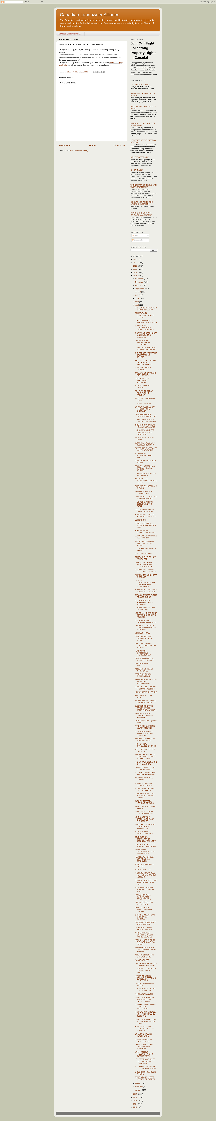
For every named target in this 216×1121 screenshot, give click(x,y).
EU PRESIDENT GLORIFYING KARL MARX (143, 455)
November (139, 282)
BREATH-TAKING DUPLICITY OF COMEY (145, 532)
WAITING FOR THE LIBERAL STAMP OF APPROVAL (144, 715)
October (138, 285)
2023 (135, 259)
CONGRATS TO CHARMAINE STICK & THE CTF (144, 315)
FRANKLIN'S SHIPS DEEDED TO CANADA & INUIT (145, 525)
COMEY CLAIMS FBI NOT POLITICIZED (145, 558)
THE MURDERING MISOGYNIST (142, 665)
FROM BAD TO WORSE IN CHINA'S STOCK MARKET (145, 971)
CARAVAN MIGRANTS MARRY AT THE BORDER (146, 321)
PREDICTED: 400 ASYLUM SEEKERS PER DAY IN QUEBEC (145, 1021)
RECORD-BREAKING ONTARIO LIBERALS (144, 784)
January (138, 1090)
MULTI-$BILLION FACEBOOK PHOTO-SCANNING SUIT (144, 1054)
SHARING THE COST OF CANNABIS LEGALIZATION (141, 214)
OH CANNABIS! (136, 170)
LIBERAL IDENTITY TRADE (146, 692)
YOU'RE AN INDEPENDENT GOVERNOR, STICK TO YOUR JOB (146, 615)
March (138, 1083)
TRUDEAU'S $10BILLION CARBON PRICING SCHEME (145, 468)
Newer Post (65, 145)
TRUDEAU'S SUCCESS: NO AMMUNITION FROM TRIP (146, 882)
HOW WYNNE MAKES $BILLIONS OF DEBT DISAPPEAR (144, 733)
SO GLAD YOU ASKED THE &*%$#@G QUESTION (141, 203)
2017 (135, 1094)
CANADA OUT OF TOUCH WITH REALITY (145, 374)
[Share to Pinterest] (104, 72)
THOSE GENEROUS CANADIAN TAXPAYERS (145, 621)
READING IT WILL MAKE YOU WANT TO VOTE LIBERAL (145, 796)
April (137, 305)
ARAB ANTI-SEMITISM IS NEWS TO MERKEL (145, 727)
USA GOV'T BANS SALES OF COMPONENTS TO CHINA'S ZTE (145, 1061)
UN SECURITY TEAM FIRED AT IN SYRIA (143, 928)
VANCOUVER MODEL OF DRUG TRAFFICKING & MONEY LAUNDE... (145, 757)
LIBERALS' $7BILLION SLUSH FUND (144, 903)
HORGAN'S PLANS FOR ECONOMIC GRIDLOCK (145, 516)
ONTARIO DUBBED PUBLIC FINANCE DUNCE (146, 596)
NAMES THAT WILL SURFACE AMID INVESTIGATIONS (143, 897)
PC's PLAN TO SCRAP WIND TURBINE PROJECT (144, 393)
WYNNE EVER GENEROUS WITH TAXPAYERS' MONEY (143, 186)
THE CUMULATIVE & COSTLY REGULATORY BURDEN (145, 646)
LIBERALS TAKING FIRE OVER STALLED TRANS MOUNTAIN (145, 628)
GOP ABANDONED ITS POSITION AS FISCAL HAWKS (144, 890)
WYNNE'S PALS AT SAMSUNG (142, 387)
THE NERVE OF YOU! (143, 554)
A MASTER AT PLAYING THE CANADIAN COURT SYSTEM (145, 949)
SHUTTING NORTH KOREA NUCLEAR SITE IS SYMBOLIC (146, 335)
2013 (135, 1107)
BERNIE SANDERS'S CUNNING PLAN (143, 675)
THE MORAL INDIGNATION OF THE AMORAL (146, 763)
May (137, 302)
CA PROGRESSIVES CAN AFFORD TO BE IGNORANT (145, 409)
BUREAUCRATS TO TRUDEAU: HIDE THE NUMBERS (144, 1029)
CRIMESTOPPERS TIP (139, 157)
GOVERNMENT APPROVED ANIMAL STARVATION (146, 449)
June (137, 298)
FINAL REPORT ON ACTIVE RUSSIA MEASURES (146, 498)
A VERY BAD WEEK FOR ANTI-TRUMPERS (145, 740)
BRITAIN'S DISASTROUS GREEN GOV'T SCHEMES (145, 917)
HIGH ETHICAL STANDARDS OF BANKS (145, 745)
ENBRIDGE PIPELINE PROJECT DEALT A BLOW (143, 638)
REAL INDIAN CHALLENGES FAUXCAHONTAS (143, 653)
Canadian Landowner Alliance (89, 14)
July (137, 295)
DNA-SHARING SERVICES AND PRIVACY (145, 474)
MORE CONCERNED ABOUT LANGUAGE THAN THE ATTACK (144, 564)
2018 (135, 276)
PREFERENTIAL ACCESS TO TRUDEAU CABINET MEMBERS (145, 875)
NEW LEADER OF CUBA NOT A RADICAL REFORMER (144, 859)
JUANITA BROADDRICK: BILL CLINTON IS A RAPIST (144, 543)
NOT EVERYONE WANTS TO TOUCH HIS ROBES (145, 1068)
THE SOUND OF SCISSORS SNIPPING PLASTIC (146, 309)
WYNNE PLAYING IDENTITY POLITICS (144, 833)
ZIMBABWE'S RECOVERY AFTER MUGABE (145, 923)
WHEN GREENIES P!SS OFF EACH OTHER (144, 956)
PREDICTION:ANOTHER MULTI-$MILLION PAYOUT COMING (144, 999)
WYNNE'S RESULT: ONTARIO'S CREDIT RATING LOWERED (144, 935)
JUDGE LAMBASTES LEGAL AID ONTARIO (144, 802)
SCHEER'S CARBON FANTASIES (143, 369)
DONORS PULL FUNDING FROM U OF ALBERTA (145, 688)
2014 (135, 1104)
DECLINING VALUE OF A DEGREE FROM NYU (145, 444)
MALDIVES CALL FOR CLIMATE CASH (143, 492)
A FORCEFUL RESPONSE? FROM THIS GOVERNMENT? (146, 681)
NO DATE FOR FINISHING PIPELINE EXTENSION (145, 774)
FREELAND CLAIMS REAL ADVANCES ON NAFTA (145, 349)
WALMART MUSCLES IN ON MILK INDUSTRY (144, 768)
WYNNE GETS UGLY (143, 870)
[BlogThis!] (97, 72)
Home (92, 145)
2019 (135, 272)
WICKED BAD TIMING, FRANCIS (144, 779)
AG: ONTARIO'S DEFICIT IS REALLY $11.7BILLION (146, 591)
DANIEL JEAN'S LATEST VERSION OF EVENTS (145, 1078)
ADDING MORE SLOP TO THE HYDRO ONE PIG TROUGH (145, 942)
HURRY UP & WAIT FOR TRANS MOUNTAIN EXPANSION (144, 432)
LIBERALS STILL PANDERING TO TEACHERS (142, 342)
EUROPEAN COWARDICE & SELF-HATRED (146, 537)
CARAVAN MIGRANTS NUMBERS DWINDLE (144, 659)
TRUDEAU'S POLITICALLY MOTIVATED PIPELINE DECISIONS (145, 1014)
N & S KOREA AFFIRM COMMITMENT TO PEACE (144, 504)
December (139, 279)
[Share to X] (99, 72)
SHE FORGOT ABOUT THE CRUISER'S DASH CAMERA (146, 355)
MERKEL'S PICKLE (142, 633)
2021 (135, 266)
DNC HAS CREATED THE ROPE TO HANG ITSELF (145, 845)
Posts (136, 236)
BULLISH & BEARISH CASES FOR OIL (143, 1040)
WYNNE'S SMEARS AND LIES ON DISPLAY (144, 789)
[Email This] (94, 72)
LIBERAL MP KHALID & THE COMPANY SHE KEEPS (146, 964)
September (139, 288)
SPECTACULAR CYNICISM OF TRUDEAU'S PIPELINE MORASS (145, 362)
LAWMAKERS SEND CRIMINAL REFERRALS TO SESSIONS (145, 978)
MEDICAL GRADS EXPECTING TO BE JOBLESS (143, 909)
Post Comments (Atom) (79, 151)
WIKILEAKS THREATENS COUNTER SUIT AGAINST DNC (145, 826)
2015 (135, 1101)
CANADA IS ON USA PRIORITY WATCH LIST (145, 415)
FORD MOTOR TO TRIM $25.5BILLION (145, 609)
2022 (135, 263)
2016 (135, 1097)
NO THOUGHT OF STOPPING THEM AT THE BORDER (144, 819)
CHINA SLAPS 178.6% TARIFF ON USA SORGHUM (143, 1047)
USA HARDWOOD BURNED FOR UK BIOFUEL (146, 990)
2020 (135, 269)
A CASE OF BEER (142, 960)
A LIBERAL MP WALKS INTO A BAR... (144, 670)
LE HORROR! (140, 520)
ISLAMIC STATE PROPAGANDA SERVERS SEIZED (146, 481)
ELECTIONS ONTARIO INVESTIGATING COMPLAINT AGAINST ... (146, 708)
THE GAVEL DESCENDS (140, 84)
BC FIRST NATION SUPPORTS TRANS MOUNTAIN (143, 602)
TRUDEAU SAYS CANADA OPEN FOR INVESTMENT (145, 1007)
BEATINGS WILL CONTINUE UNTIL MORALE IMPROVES (144, 328)
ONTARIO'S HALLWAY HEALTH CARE (143, 1035)
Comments (138, 240)
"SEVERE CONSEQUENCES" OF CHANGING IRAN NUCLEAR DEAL (145, 583)
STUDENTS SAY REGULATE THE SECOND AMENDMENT (145, 839)
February (139, 1087)
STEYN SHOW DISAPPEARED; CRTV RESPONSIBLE (144, 852)
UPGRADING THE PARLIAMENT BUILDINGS (142, 380)
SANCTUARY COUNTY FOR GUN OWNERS (144, 813)
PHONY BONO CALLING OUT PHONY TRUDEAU (145, 571)
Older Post (119, 145)
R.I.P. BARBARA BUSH (144, 994)
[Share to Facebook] (101, 72)
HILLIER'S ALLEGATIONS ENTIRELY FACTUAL (145, 510)
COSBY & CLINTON (143, 404)
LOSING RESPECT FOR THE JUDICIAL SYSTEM (145, 421)
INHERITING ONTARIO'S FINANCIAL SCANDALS (145, 426)
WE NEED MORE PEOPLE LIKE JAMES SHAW (145, 702)
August (138, 292)
